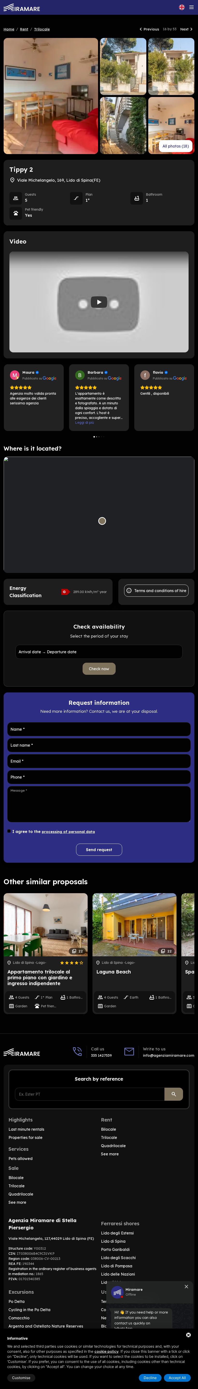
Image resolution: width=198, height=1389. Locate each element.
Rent (24, 29)
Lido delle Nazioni (118, 1274)
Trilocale (42, 29)
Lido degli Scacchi (118, 1257)
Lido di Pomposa (116, 1265)
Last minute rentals (26, 1129)
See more (110, 1153)
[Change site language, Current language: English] (182, 7)
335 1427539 (101, 1055)
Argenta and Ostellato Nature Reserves (45, 1326)
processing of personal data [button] (68, 831)
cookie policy (106, 1351)
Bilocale (108, 1129)
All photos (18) (176, 146)
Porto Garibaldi (115, 1249)
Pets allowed (20, 1158)
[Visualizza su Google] (15, 375)
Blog (105, 1326)
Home (9, 29)
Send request (99, 849)
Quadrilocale (113, 1145)
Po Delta (16, 1301)
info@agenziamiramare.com (168, 1055)
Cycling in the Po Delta (29, 1309)
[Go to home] (22, 7)
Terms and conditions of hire (156, 590)
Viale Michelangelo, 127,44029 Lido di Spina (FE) (51, 1238)
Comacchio (18, 1317)
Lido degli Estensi (117, 1233)
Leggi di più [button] (84, 422)
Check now (99, 668)
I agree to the (53, 831)
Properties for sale (25, 1137)
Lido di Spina (113, 1241)
